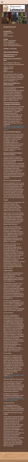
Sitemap (5, 455)
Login (23, 454)
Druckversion (8, 454)
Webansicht (22, 455)
